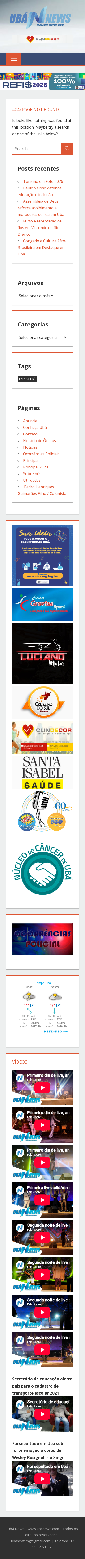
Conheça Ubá (35, 427)
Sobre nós (32, 473)
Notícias (30, 447)
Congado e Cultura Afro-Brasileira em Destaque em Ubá (42, 247)
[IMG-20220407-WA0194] (42, 682)
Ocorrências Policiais (41, 453)
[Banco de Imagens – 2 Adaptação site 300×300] (42, 584)
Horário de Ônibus (39, 440)
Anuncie (30, 420)
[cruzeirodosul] (42, 717)
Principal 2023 (35, 467)
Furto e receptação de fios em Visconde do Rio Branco (40, 227)
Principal (30, 460)
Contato (30, 434)
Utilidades (32, 480)
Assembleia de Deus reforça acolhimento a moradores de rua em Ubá (41, 208)
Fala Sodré (27, 379)
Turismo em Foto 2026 (43, 181)
